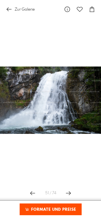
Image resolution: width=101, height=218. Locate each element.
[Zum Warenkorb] (92, 9)
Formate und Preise (53, 210)
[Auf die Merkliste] (79, 9)
